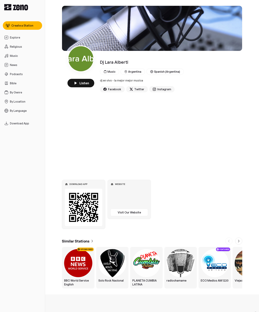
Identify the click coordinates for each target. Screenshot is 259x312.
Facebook (114, 89)
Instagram (164, 89)
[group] (152, 268)
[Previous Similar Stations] (228, 241)
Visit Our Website (129, 212)
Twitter (139, 89)
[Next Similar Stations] (238, 241)
